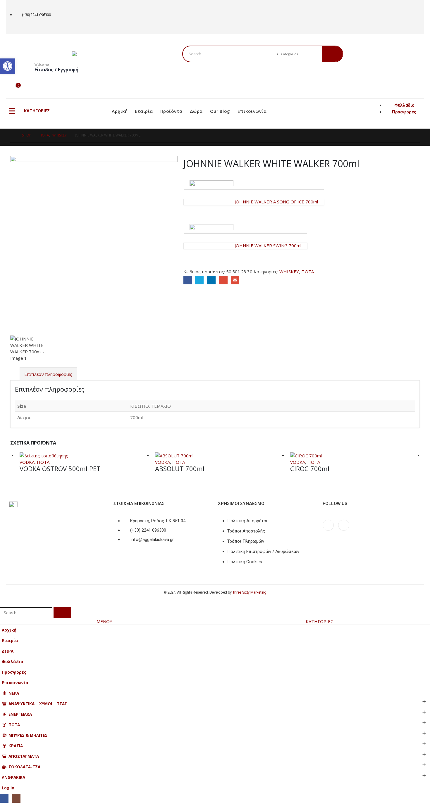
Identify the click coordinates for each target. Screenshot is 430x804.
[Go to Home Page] (12, 135)
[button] (3, 603)
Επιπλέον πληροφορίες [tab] (48, 374)
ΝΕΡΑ (13, 693)
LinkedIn (211, 280)
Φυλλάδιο (12, 661)
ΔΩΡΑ (7, 651)
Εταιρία (144, 111)
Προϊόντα (171, 111)
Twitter (199, 280)
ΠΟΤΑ (307, 271)
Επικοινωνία (252, 111)
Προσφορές (14, 672)
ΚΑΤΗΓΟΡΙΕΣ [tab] (319, 621)
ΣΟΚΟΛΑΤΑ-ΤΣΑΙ (25, 767)
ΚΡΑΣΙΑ (15, 745)
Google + (223, 280)
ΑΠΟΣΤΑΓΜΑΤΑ (23, 756)
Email (235, 280)
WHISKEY (289, 271)
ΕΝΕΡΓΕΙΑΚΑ (20, 714)
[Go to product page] (84, 455)
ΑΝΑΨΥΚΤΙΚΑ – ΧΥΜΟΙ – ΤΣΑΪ (37, 703)
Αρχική (120, 111)
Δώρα (196, 111)
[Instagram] (233, 24)
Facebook (187, 280)
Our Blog (220, 111)
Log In (8, 788)
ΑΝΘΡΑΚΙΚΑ (13, 777)
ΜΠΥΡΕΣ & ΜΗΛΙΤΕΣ (27, 735)
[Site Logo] (108, 53)
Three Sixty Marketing (249, 592)
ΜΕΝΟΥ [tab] (104, 621)
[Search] (332, 54)
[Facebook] (223, 24)
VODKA (27, 462)
